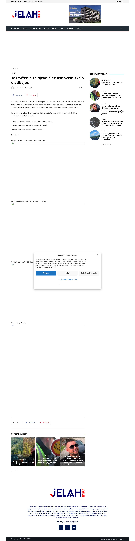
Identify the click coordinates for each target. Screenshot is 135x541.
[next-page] (16, 470)
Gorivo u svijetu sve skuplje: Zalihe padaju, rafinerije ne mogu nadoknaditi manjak (112, 123)
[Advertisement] (67, 49)
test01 (18, 88)
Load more (106, 144)
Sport (18, 68)
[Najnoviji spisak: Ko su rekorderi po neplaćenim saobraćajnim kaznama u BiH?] (48, 451)
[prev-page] (12, 470)
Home (13, 68)
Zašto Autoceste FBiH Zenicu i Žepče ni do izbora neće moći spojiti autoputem (111, 136)
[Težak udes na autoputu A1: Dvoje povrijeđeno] (23, 451)
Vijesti (47, 455)
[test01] (13, 87)
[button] (98, 255)
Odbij (67, 273)
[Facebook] (117, 1)
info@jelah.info (74, 522)
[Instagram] (120, 1)
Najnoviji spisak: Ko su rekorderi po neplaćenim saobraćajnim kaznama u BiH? (47, 461)
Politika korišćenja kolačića (69, 279)
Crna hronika (23, 459)
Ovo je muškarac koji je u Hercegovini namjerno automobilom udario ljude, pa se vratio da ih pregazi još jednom (72, 460)
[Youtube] (122, 1)
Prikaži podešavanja (89, 273)
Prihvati (46, 273)
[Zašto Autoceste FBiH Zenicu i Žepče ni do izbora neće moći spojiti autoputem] (95, 135)
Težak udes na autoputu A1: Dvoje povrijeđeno (23, 463)
